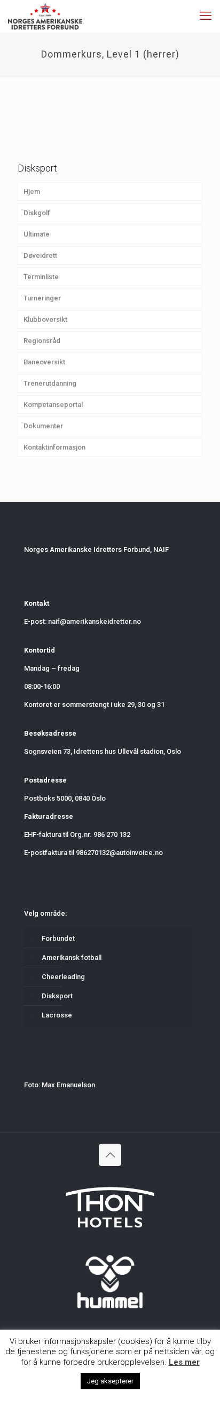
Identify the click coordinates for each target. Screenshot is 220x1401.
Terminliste (41, 277)
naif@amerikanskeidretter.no (94, 621)
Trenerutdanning (49, 383)
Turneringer (42, 298)
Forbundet (58, 938)
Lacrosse (57, 1015)
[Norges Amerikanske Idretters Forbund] (45, 16)
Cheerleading (63, 977)
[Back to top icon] (110, 1155)
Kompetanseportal (53, 405)
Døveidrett (40, 255)
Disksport (57, 996)
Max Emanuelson (68, 1085)
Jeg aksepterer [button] (110, 1381)
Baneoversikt (44, 362)
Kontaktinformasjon (54, 447)
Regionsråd (41, 341)
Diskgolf (36, 213)
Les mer (184, 1362)
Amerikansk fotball (71, 958)
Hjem (31, 192)
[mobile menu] (206, 16)
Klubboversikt (45, 319)
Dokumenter (43, 426)
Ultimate (36, 234)
